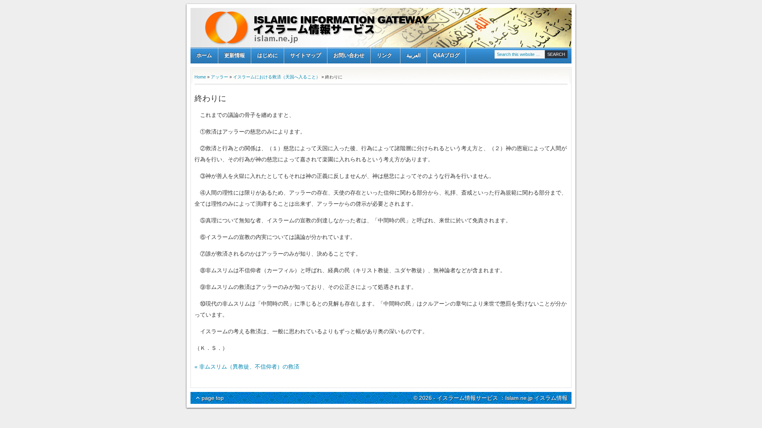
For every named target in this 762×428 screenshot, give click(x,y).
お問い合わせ (348, 55)
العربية (413, 55)
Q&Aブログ (446, 55)
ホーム (204, 55)
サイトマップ (305, 55)
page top (213, 398)
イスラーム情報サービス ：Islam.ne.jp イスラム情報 (381, 28)
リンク (381, 56)
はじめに (267, 55)
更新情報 (234, 55)
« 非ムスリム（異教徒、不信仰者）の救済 (246, 366)
